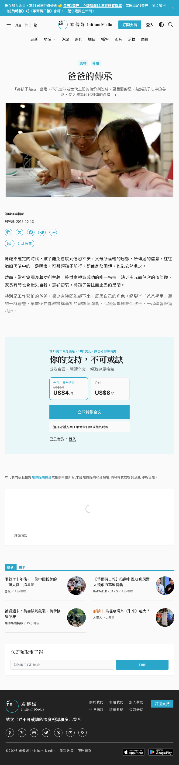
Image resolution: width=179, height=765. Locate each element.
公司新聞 (136, 709)
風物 (83, 63)
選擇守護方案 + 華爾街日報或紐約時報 (81, 426)
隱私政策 (66, 750)
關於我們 (96, 702)
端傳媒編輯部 (41, 477)
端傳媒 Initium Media (37, 750)
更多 (22, 567)
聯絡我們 (116, 702)
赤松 (8, 591)
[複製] (8, 232)
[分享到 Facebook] (30, 232)
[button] (47, 39)
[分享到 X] (19, 232)
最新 (10, 567)
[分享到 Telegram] (42, 232)
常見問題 (96, 709)
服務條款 (85, 750)
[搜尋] (168, 24)
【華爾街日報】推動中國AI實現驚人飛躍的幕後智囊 (121, 581)
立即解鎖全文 (89, 412)
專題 (96, 63)
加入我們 (136, 702)
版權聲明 (116, 709)
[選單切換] (54, 39)
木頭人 (97, 617)
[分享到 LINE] (53, 232)
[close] (173, 8)
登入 (72, 439)
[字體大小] (18, 25)
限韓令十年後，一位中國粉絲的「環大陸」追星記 (31, 581)
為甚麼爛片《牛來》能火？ (121, 611)
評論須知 (20, 535)
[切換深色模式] (159, 24)
